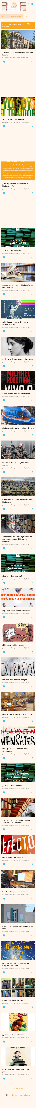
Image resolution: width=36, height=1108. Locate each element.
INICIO (3, 16)
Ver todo (5, 26)
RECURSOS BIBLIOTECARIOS (15, 16)
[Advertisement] (18, 81)
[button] (32, 61)
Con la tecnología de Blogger (19, 1095)
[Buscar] (28, 4)
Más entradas (18, 1088)
